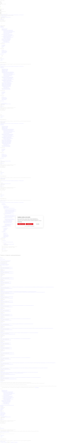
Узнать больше (19, 221)
